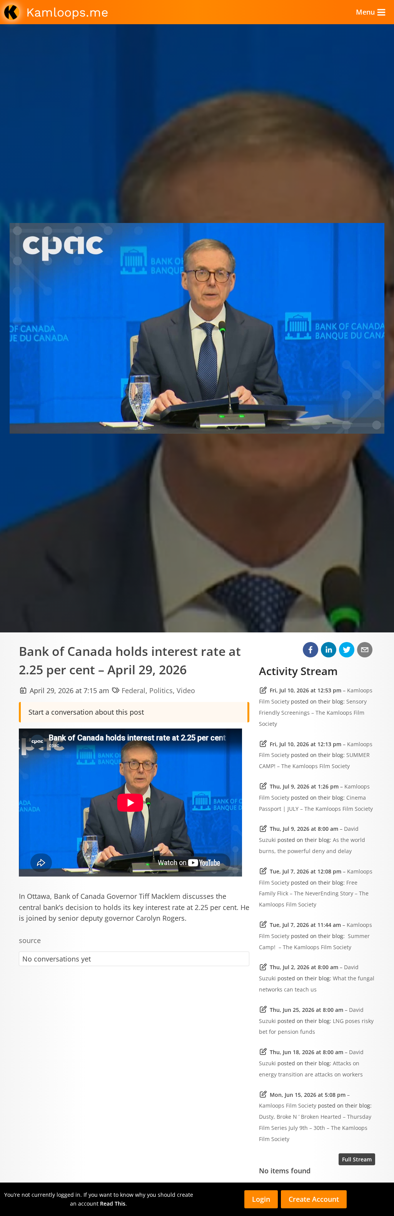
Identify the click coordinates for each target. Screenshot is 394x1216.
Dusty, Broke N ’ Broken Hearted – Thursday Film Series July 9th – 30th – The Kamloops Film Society (315, 1128)
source (30, 940)
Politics (161, 690)
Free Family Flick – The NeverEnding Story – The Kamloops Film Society (314, 893)
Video (186, 690)
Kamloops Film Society (287, 1105)
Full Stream (357, 1159)
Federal (133, 690)
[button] (310, 649)
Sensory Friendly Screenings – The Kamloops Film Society (313, 712)
